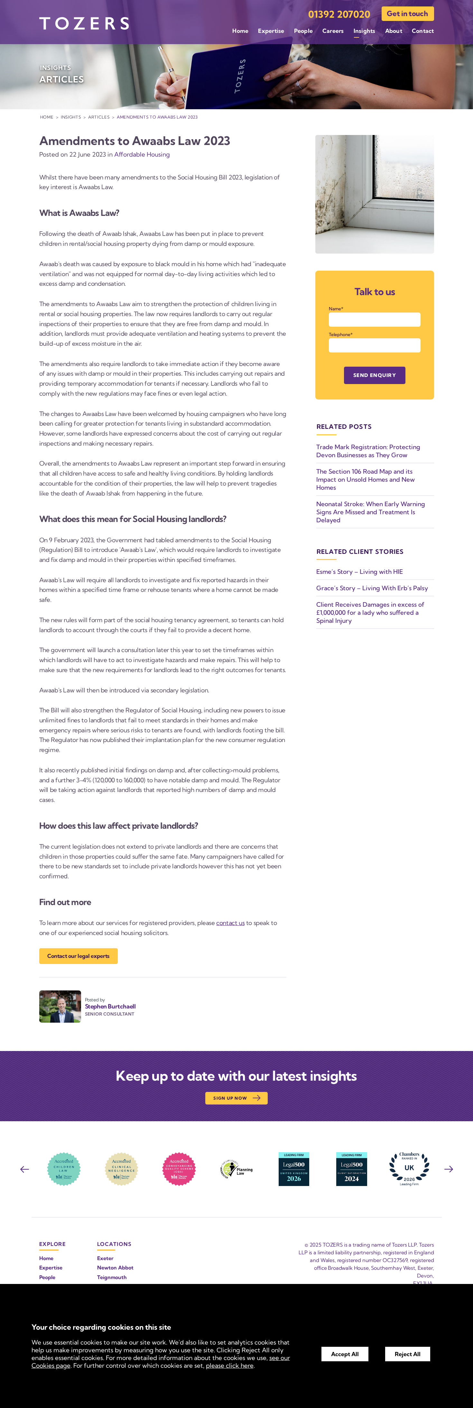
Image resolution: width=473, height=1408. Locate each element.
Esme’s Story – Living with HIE (359, 571)
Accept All (345, 1354)
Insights (365, 30)
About (393, 30)
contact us (230, 923)
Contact (423, 30)
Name (335, 308)
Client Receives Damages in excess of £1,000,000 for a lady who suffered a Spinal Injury (370, 612)
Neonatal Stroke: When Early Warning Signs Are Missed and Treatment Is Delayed (370, 512)
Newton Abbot (115, 1267)
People (303, 30)
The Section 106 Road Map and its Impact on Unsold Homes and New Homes (365, 479)
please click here (230, 1365)
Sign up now (230, 1098)
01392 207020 (339, 14)
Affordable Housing (142, 154)
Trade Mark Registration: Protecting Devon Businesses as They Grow (368, 451)
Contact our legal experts (78, 955)
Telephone (339, 334)
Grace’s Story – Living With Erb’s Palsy (372, 588)
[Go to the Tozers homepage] (84, 23)
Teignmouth (112, 1277)
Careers (333, 30)
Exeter (105, 1258)
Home (240, 30)
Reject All (408, 1354)
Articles (98, 117)
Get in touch (407, 13)
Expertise (271, 30)
